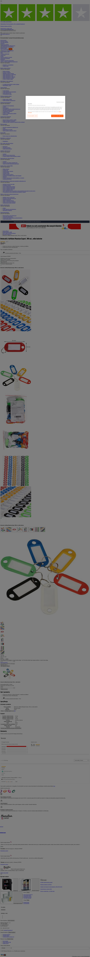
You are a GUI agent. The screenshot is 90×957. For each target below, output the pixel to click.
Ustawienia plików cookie (32, 115)
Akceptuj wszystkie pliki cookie (57, 115)
